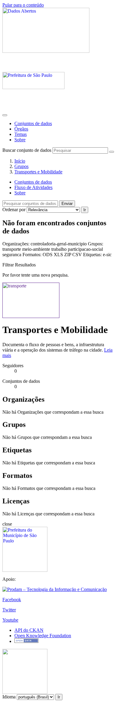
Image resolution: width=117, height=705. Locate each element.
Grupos (21, 166)
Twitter (9, 609)
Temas (20, 134)
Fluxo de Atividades (33, 187)
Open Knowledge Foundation (42, 635)
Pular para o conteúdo (23, 5)
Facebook (11, 599)
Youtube (10, 619)
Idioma (9, 696)
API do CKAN (29, 630)
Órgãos (21, 128)
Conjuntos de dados (33, 123)
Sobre (20, 139)
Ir (84, 210)
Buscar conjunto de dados (26, 150)
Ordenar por (14, 209)
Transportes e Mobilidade (38, 171)
